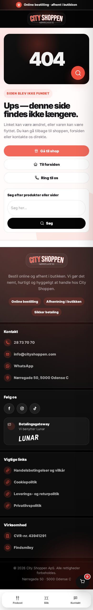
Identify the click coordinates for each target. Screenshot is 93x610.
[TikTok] (35, 408)
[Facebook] (9, 408)
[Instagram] (22, 408)
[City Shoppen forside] (46, 19)
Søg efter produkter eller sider (33, 195)
